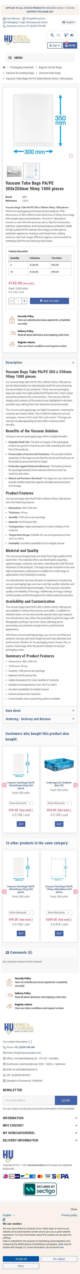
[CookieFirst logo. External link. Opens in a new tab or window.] (4, 1220)
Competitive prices (35, 30)
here (61, 1247)
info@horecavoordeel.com (27, 1065)
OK (67, 1113)
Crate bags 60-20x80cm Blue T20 (59, 796)
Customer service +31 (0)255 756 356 (26, 38)
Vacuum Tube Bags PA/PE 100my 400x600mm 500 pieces (59, 902)
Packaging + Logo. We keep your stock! (27, 34)
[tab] (40, 375)
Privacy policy (69, 1215)
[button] (9, 1215)
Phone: (20, 1059)
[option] (21, 802)
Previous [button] (4, 797)
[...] (30, 1054)
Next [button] (75, 797)
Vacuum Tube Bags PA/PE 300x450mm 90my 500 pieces (20, 798)
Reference (11, 213)
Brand (9, 209)
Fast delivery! (13, 30)
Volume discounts (18, 263)
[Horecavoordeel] (18, 51)
